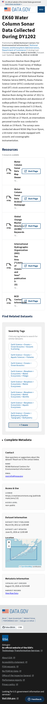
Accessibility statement (13, 662)
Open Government (15, 618)
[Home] (17, 9)
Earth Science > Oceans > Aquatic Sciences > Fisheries (22, 356)
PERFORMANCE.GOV (10, 621)
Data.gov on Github (27, 621)
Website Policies (29, 618)
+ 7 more (23, 425)
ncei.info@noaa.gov (14, 476)
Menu (41, 9)
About (4, 618)
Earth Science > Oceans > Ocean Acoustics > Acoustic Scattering (22, 346)
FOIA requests (9, 666)
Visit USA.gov (9, 698)
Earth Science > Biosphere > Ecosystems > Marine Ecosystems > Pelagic (22, 373)
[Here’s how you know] (23, 3)
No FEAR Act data (10, 671)
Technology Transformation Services (21, 650)
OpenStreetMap (26, 566)
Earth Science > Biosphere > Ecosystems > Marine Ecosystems (22, 384)
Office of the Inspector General (16, 675)
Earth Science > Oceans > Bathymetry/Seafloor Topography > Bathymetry (21, 415)
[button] (9, 542)
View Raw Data (11, 593)
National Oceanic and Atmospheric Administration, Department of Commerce (20, 47)
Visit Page (33, 171)
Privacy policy (8, 684)
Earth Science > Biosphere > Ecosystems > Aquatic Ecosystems (22, 405)
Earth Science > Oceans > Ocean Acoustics (21, 364)
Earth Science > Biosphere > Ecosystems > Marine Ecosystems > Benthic (22, 394)
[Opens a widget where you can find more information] (34, 699)
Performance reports (12, 680)
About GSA (7, 657)
